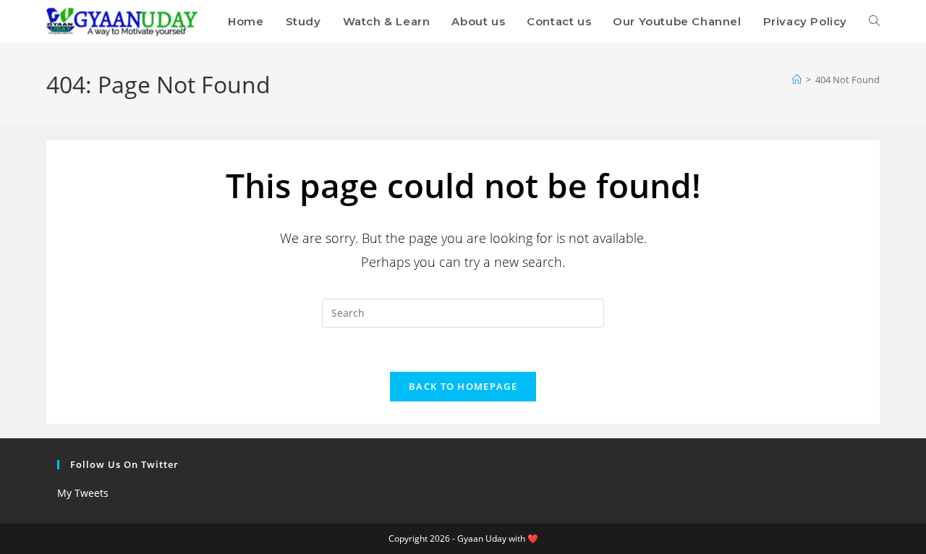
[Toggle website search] (874, 21)
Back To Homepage (463, 386)
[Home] (797, 79)
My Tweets (83, 493)
